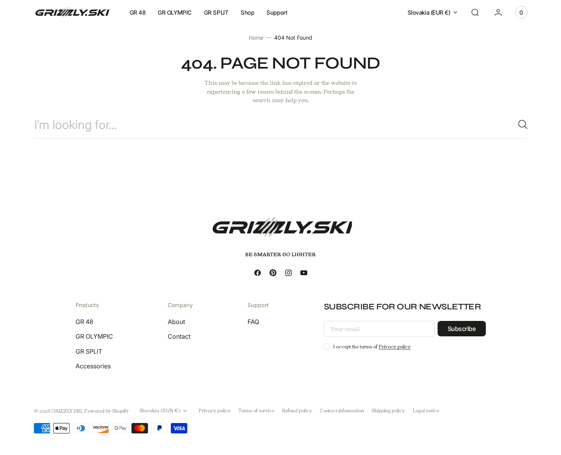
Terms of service (256, 410)
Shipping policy (388, 410)
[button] (475, 12)
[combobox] (280, 124)
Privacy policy (395, 346)
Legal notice (426, 410)
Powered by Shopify (106, 411)
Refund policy (297, 410)
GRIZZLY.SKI (66, 411)
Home (256, 37)
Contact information (342, 410)
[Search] (519, 124)
